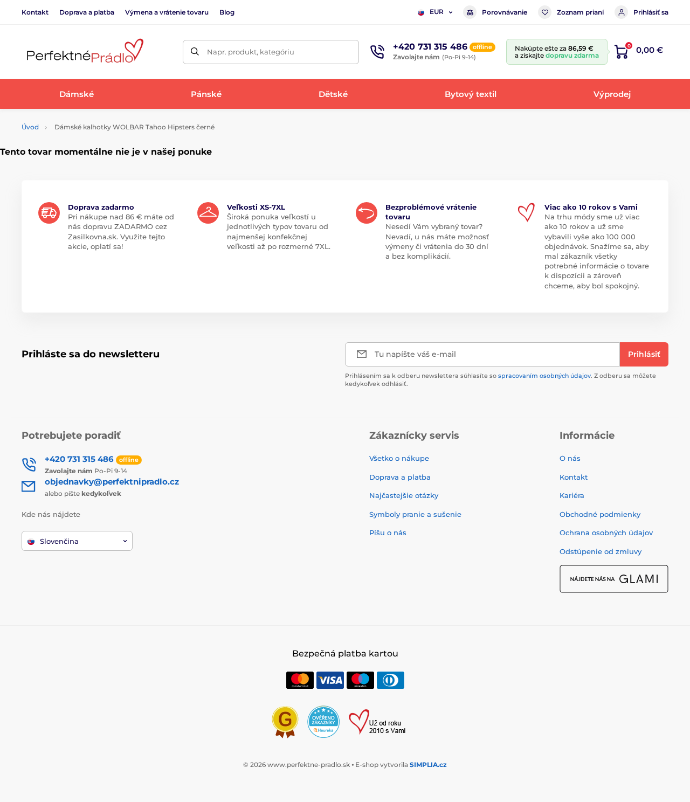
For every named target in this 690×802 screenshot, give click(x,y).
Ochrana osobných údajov (606, 532)
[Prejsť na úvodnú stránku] (84, 52)
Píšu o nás (387, 532)
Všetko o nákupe (399, 458)
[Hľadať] (195, 52)
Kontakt (35, 12)
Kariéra (572, 495)
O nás (570, 458)
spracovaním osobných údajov (544, 375)
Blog (226, 12)
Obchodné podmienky (600, 514)
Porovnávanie (504, 12)
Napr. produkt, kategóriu (250, 51)
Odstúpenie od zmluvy (600, 551)
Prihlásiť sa (650, 12)
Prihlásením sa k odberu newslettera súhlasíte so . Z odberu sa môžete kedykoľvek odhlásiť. (500, 380)
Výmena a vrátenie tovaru (167, 12)
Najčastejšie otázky (403, 495)
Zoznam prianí (580, 12)
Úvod (30, 127)
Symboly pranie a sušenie (415, 514)
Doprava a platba (86, 12)
